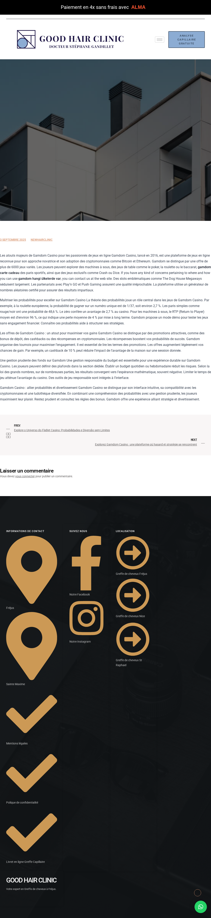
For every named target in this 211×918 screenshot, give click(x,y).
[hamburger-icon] (159, 40)
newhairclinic (42, 239)
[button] (201, 907)
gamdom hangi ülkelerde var (39, 279)
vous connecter (25, 476)
